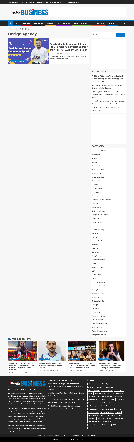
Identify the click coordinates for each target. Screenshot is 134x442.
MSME (94, 271)
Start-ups (95, 305)
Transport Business (98, 316)
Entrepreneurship (93, 399)
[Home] (10, 23)
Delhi (90, 393)
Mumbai (118, 412)
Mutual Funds (96, 275)
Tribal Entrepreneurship (100, 323)
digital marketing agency (115, 393)
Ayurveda (91, 387)
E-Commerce (96, 192)
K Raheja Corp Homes (106, 409)
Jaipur (115, 406)
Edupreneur (95, 203)
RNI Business (64, 53)
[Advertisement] (87, 11)
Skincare (109, 418)
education (91, 396)
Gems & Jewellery (98, 230)
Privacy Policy (56, 2)
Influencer (111, 403)
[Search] (124, 23)
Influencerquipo (93, 406)
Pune (119, 415)
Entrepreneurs (96, 218)
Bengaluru (109, 387)
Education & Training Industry (101, 200)
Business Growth (93, 390)
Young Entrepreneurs (17, 61)
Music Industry (93, 415)
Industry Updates (80, 23)
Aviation (94, 158)
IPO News (95, 252)
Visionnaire (116, 425)
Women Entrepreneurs (99, 331)
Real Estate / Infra (98, 293)
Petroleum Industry (98, 282)
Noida (102, 415)
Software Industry (98, 301)
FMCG (94, 226)
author (116, 384)
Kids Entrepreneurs (98, 260)
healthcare (91, 403)
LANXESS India (93, 412)
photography (111, 415)
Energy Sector (96, 207)
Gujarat (112, 399)
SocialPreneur (96, 297)
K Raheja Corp (92, 409)
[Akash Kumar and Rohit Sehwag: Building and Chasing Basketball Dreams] (52, 351)
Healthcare (95, 233)
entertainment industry (105, 396)
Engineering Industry (99, 211)
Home (17, 23)
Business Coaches (98, 170)
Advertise (32, 2)
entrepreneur (119, 396)
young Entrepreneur (94, 428)
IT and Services (97, 256)
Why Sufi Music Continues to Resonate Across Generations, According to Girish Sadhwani (109, 366)
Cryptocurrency (97, 188)
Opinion (94, 278)
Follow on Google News (71, 2)
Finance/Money (98, 23)
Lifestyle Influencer (107, 412)
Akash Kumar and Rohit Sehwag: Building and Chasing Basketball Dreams (51, 366)
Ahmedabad (92, 384)
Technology (96, 308)
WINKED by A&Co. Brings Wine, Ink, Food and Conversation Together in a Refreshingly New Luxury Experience (107, 78)
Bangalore (100, 387)
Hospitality (95, 237)
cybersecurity (119, 390)
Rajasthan (91, 418)
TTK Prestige (106, 425)
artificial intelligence (105, 384)
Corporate (38, 23)
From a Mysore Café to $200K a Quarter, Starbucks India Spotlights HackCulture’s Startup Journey (108, 94)
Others (111, 23)
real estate (101, 418)
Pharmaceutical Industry (100, 286)
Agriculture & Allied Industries (102, 151)
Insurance (95, 245)
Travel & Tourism (97, 320)
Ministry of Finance (98, 267)
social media (119, 418)
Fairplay (104, 399)
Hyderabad (101, 403)
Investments (96, 248)
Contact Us (40, 2)
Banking (94, 162)
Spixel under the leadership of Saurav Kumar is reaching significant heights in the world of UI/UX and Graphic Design (69, 47)
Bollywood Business (99, 166)
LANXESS (119, 409)
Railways (95, 290)
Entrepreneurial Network (100, 215)
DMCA (48, 2)
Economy (50, 23)
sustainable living (93, 425)
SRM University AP (94, 421)
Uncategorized (97, 327)
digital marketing (100, 393)
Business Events (97, 173)
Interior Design (106, 406)
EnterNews (73, 440)
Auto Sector (96, 155)
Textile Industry (97, 312)
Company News (64, 23)
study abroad (107, 421)
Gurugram (120, 399)
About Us (24, 2)
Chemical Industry (98, 177)
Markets (26, 23)
